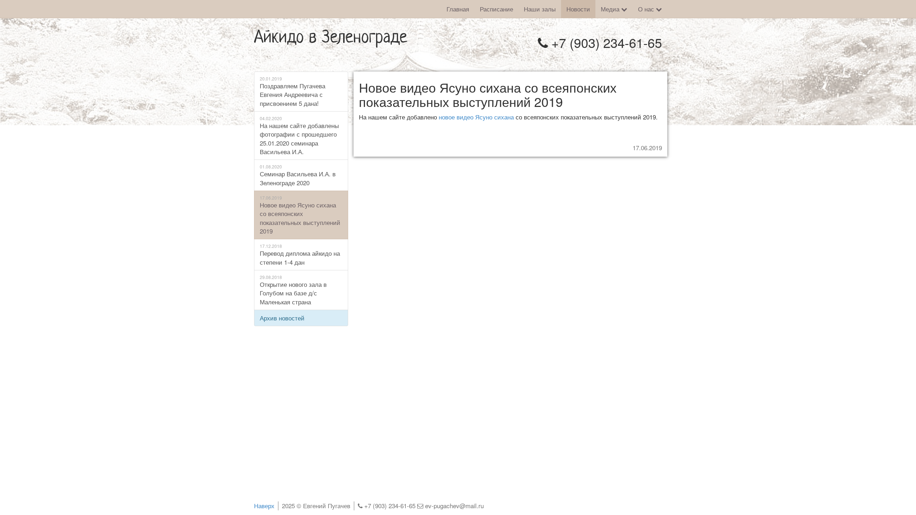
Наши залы (540, 8)
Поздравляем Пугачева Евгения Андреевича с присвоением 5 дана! (292, 91)
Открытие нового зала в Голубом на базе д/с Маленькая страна (293, 290)
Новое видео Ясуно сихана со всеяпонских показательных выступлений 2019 (300, 215)
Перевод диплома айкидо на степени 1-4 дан (300, 254)
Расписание (496, 8)
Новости (578, 8)
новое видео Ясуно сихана (476, 116)
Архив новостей (282, 317)
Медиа (611, 8)
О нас (647, 8)
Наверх (264, 505)
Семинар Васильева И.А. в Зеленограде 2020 (298, 175)
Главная (458, 8)
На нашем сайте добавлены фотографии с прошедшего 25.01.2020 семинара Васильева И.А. (299, 135)
